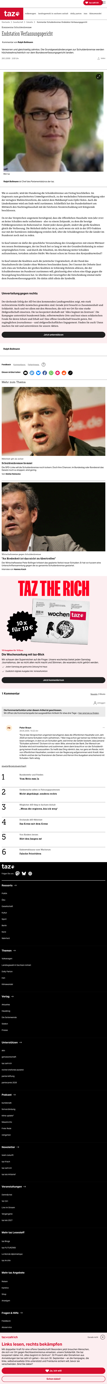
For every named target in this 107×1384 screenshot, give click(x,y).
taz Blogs (6, 1241)
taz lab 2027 (7, 1220)
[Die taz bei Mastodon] (18, 875)
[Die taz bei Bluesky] (24, 875)
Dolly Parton (7, 971)
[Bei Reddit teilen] (64, 373)
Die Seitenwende (9, 1017)
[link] (31, 13)
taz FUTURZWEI (9, 1247)
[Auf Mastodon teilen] (32, 373)
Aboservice (7, 1327)
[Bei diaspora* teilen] (57, 373)
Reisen (5, 1281)
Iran (3, 978)
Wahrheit (6, 938)
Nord (4, 932)
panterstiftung (8, 1076)
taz (8, 866)
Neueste (94, 694)
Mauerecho (7, 1122)
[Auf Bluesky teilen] (38, 373)
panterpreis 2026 (9, 1082)
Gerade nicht (93, 1337)
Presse (5, 1030)
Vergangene (7, 1214)
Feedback (6, 1321)
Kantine (5, 1288)
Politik (4, 893)
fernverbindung (8, 1109)
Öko (3, 900)
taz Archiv (6, 1260)
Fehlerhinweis (33, 364)
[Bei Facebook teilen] (44, 373)
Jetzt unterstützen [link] (53, 334)
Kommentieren (19, 364)
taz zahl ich (7, 1063)
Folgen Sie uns (8, 874)
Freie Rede (6, 1128)
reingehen (6, 1135)
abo (3, 1050)
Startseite (6, 22)
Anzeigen (6, 1300)
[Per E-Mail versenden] (25, 373)
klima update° (8, 1115)
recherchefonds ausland (13, 1070)
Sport (4, 919)
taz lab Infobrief (9, 1174)
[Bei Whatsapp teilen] (51, 373)
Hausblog (6, 1011)
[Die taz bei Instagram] (30, 875)
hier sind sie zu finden (88, 713)
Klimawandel (7, 984)
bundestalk (7, 1103)
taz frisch (6, 1161)
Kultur (4, 912)
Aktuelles (6, 1004)
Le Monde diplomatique (12, 1254)
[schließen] (102, 1337)
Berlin (4, 925)
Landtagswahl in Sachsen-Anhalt (16, 965)
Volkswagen (7, 958)
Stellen (5, 1024)
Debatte (29, 22)
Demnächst (7, 1194)
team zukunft (8, 1155)
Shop (4, 1294)
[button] (103, 2)
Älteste (102, 694)
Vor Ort (5, 1201)
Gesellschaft (18, 22)
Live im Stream (8, 1207)
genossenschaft (9, 1057)
